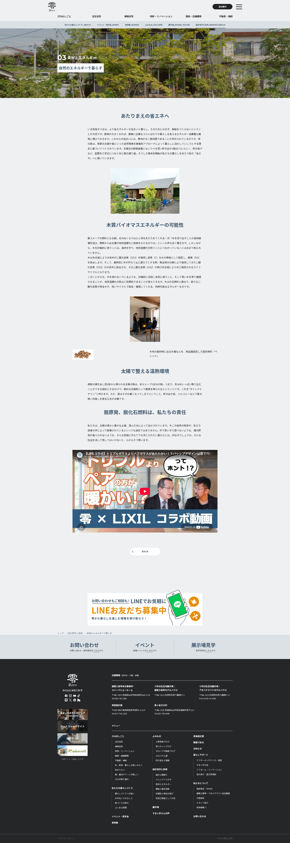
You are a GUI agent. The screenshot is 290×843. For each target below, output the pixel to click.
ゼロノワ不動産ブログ (165, 751)
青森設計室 (198, 736)
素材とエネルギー (163, 784)
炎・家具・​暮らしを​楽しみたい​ (128, 765)
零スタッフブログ (163, 746)
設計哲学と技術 (210, 24)
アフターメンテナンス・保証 (209, 760)
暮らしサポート (200, 754)
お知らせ (197, 748)
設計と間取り (162, 774)
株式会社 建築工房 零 (72, 680)
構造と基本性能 (162, 788)
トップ (60, 633)
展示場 (179, 24)
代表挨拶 (200, 798)
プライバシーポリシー (66, 838)
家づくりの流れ (122, 802)
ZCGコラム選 (162, 755)
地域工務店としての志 (165, 798)
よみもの (153, 24)
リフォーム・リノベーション (209, 769)
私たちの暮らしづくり (78, 24)
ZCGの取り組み (122, 779)
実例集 (132, 24)
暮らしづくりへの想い (124, 793)
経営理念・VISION (204, 788)
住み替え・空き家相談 (206, 774)
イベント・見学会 (108, 24)
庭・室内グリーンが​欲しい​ (126, 774)
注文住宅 (119, 741)
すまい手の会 (202, 764)
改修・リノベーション (125, 751)
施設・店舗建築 (122, 755)
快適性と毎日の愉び (164, 793)
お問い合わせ (199, 816)
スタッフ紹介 (202, 802)
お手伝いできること (124, 798)
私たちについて (200, 783)
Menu (243, 7)
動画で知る (198, 742)
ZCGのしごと (118, 736)
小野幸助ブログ (162, 741)
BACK (145, 551)
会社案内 (222, 6)
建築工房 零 (52, 6)
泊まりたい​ (120, 769)
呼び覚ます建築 (162, 760)
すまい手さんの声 (161, 813)
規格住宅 (119, 746)
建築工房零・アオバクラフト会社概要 (213, 793)
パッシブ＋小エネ (163, 779)
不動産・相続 (121, 760)
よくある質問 (121, 807)
